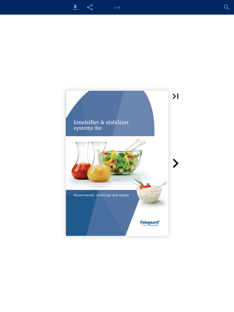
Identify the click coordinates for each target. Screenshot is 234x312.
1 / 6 (117, 7)
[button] (75, 7)
